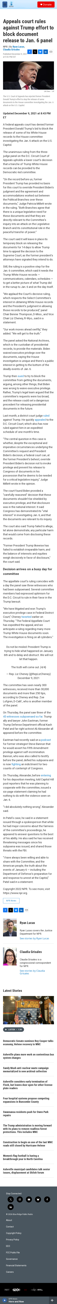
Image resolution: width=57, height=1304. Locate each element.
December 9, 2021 (29, 678)
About (9, 1220)
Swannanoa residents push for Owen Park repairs (25, 1113)
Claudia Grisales (11, 49)
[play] (5, 1300)
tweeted (26, 616)
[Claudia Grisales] (10, 956)
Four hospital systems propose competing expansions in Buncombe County (26, 1100)
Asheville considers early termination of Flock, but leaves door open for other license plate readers (27, 1085)
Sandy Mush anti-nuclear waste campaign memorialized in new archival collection (26, 1069)
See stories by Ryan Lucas (34, 938)
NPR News (11, 900)
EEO (8, 1246)
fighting (16, 764)
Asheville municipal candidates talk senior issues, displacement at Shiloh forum (26, 1171)
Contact (10, 1227)
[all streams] (53, 1300)
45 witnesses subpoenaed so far (23, 716)
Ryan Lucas (18, 46)
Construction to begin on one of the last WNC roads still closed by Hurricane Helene (28, 1144)
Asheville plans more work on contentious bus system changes (28, 1056)
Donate (47, 4)
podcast (46, 739)
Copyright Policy (13, 1233)
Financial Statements (16, 1265)
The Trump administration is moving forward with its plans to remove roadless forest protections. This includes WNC (27, 1129)
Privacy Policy (12, 1240)
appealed (40, 419)
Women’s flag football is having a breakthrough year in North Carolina (23, 1157)
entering (46, 775)
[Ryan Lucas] (10, 927)
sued (21, 376)
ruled (46, 415)
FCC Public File (13, 1252)
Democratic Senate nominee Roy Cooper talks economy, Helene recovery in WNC (28, 1042)
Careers (10, 1272)
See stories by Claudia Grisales (32, 972)
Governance (12, 1259)
